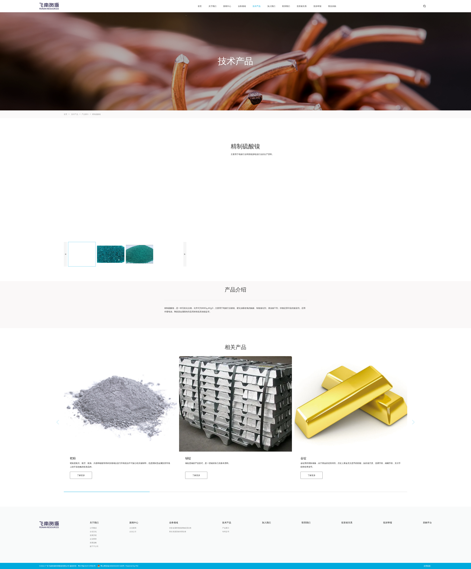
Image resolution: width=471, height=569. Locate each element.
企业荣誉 (93, 539)
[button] (65, 254)
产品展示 (85, 114)
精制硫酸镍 (96, 114)
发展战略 (93, 542)
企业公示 (132, 531)
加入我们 (271, 6)
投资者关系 (302, 6)
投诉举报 (317, 6)
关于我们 (212, 6)
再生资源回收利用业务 (177, 531)
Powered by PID (131, 566)
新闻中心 (227, 6)
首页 (200, 6)
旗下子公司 (94, 546)
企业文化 (93, 531)
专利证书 (225, 531)
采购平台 (427, 522)
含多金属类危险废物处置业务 (180, 528)
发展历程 (93, 535)
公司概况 (93, 528)
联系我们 (286, 6)
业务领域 (242, 6)
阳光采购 (332, 6)
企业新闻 (132, 528)
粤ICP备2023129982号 (87, 566)
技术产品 (257, 6)
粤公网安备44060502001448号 (112, 566)
